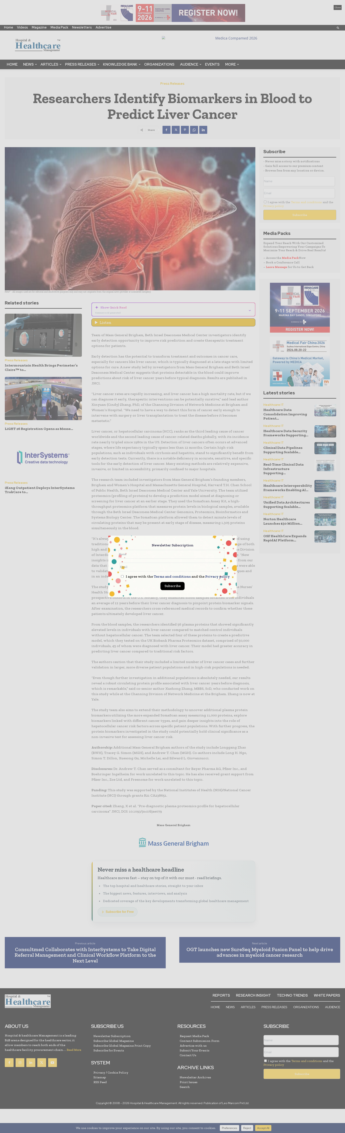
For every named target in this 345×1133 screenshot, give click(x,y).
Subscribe (173, 586)
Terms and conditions (172, 576)
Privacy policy (217, 576)
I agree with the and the (177, 577)
